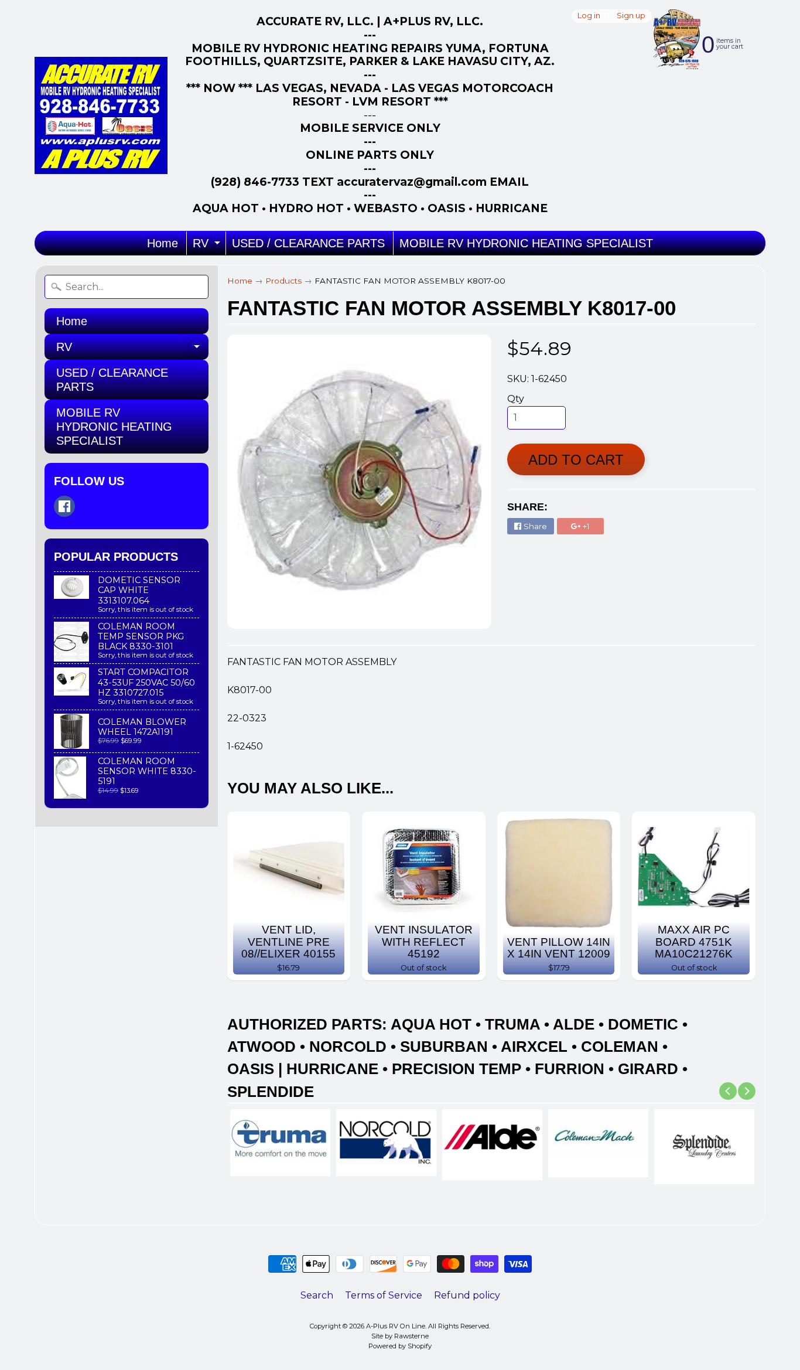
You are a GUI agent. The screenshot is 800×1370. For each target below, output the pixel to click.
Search (316, 1295)
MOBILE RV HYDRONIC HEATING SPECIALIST (526, 243)
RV (208, 246)
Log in (588, 16)
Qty (515, 398)
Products (283, 280)
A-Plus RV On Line (395, 1326)
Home (162, 243)
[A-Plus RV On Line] (101, 115)
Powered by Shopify (400, 1346)
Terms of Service (383, 1295)
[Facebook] (64, 506)
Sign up (631, 16)
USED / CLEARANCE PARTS (308, 243)
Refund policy (467, 1295)
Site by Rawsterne (400, 1336)
